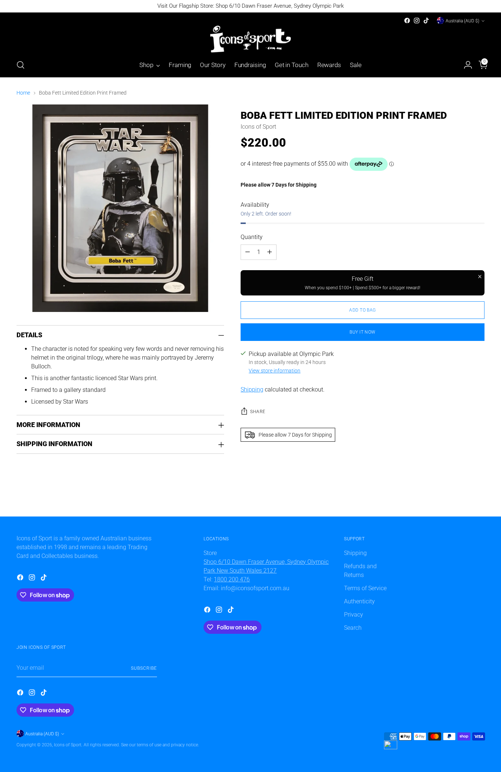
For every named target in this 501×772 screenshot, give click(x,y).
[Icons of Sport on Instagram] (416, 20)
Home (23, 93)
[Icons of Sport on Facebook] (407, 20)
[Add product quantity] (269, 252)
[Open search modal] (20, 65)
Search (353, 627)
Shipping (252, 389)
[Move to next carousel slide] (478, 502)
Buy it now (362, 332)
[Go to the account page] (465, 65)
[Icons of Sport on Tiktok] (426, 20)
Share (257, 411)
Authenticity (359, 601)
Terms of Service (365, 588)
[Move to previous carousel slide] (461, 503)
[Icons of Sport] (250, 39)
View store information (274, 371)
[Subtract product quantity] (247, 252)
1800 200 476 (232, 579)
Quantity (252, 237)
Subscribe (144, 668)
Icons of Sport (258, 126)
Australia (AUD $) (462, 20)
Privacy (353, 614)
